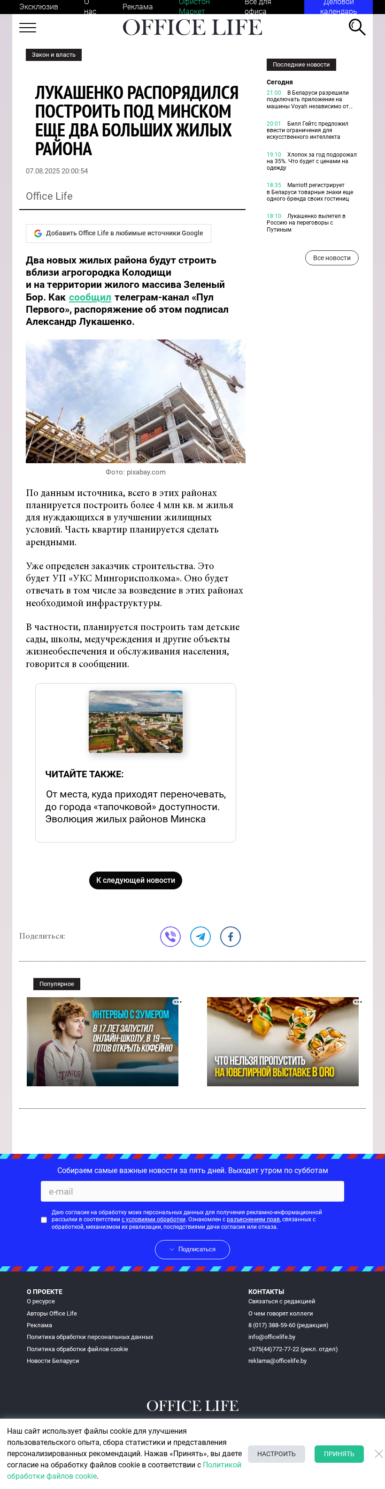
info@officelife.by (271, 1336)
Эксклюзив (38, 6)
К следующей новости (135, 880)
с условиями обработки (153, 1219)
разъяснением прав (253, 1219)
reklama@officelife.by (277, 1360)
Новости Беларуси (53, 1360)
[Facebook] (230, 936)
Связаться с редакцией (282, 1301)
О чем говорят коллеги (280, 1313)
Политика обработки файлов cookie (77, 1349)
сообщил (90, 297)
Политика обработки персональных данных (90, 1336)
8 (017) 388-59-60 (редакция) (288, 1325)
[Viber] (170, 936)
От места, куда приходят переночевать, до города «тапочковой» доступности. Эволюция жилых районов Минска (135, 806)
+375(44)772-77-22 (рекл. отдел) (293, 1349)
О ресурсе (41, 1301)
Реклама (138, 6)
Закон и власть (54, 54)
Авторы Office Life (52, 1313)
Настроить (276, 1454)
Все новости (332, 258)
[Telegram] (200, 936)
